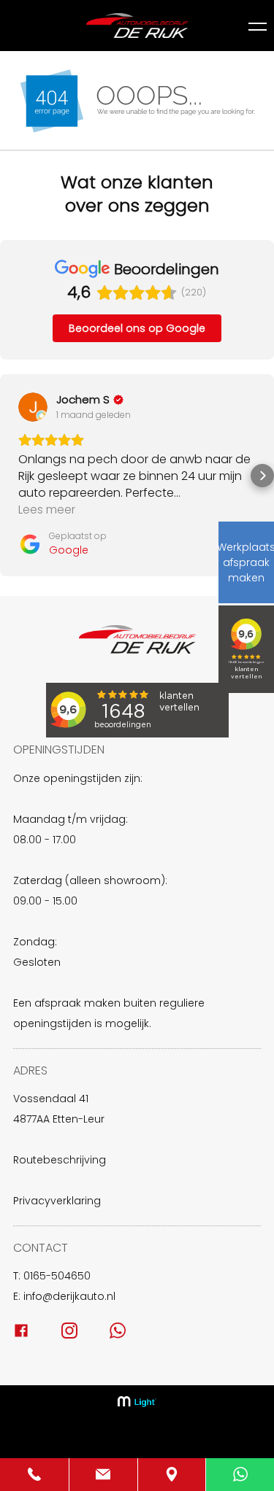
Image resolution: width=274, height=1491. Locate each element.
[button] (11, 475)
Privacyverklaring (57, 1200)
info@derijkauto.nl (69, 1296)
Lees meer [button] (46, 509)
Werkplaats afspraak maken (246, 562)
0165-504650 (57, 1276)
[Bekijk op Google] (32, 407)
